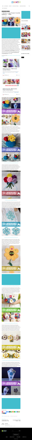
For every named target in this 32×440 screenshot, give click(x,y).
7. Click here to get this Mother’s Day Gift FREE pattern (11, 396)
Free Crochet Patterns (16, 6)
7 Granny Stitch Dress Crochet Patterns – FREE (5, 420)
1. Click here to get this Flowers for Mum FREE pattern (11, 162)
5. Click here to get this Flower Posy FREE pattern (11, 323)
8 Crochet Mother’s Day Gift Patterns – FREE (25, 50)
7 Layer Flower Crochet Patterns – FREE (26, 37)
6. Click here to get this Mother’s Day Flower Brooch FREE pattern (11, 360)
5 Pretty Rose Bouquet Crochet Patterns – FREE (26, 30)
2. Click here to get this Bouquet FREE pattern (11, 200)
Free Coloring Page (5, 8)
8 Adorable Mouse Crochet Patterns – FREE (16, 420)
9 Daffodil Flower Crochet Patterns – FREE (26, 43)
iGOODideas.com (16, 434)
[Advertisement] (11, 33)
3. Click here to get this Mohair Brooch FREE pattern (11, 237)
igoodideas (6, 423)
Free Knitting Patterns (23, 6)
